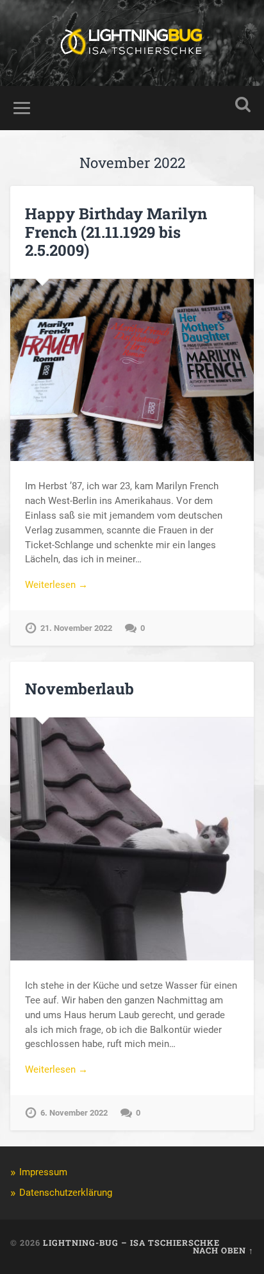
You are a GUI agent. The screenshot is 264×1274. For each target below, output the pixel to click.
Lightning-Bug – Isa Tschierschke (131, 1242)
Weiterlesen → (56, 585)
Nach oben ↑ (223, 1250)
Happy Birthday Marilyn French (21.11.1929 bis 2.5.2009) (116, 232)
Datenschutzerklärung (65, 1192)
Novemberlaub (79, 688)
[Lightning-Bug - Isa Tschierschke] (132, 42)
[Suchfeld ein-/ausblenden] (243, 105)
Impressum (43, 1172)
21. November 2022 (76, 628)
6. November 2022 (74, 1113)
